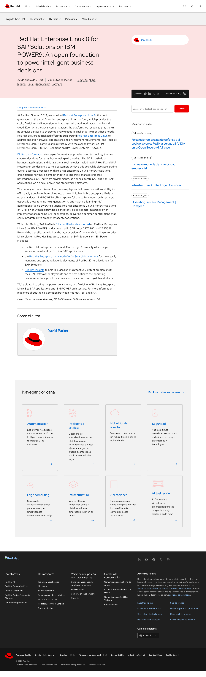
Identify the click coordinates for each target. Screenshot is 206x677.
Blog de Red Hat (15, 19)
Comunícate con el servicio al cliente (117, 591)
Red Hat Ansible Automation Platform (18, 596)
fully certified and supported (73, 224)
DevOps (82, 80)
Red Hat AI (10, 582)
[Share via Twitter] (153, 94)
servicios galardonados (179, 594)
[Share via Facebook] (145, 94)
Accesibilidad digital (97, 664)
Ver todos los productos (16, 602)
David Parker (147, 39)
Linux (30, 84)
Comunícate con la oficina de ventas (117, 583)
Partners (57, 84)
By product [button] (36, 19)
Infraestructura (79, 495)
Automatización (37, 424)
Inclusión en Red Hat (136, 655)
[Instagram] (168, 560)
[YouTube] (146, 560)
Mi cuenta (42, 586)
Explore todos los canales (164, 392)
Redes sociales (111, 604)
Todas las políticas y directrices (72, 664)
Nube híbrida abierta (118, 425)
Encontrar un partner (48, 599)
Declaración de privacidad (26, 664)
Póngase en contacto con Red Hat (93, 655)
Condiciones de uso (49, 664)
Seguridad (159, 424)
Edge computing (38, 495)
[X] (161, 560)
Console (75, 598)
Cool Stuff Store (155, 655)
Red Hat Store (77, 589)
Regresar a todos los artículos (32, 107)
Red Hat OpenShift (14, 590)
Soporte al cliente (46, 590)
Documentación (45, 608)
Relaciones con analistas (148, 619)
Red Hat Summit (172, 655)
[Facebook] (153, 560)
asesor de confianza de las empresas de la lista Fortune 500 (164, 588)
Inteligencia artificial (76, 426)
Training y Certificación (48, 582)
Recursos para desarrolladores (52, 595)
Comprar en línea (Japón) (83, 593)
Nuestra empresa (145, 602)
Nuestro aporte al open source (184, 608)
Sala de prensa (177, 602)
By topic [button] (53, 19)
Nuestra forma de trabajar (149, 608)
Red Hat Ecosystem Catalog (51, 603)
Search (182, 109)
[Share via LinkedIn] (149, 94)
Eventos (63, 655)
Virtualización (161, 493)
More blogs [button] (88, 19)
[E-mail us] (158, 94)
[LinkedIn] (139, 560)
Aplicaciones (118, 495)
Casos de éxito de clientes (149, 614)
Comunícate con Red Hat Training (116, 598)
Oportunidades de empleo (182, 619)
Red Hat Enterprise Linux (16, 586)
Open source (42, 84)
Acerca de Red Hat (23, 655)
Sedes (72, 655)
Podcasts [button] (70, 19)
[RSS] (184, 94)
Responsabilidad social (180, 614)
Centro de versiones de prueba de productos (82, 583)
